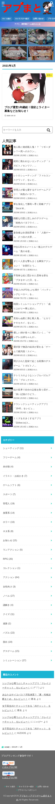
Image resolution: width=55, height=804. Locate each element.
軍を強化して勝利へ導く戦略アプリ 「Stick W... (32, 206)
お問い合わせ (38, 19)
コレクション (11, 568)
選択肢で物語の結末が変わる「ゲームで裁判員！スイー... (32, 349)
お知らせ (10, 540)
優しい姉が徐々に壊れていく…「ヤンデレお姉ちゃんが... (32, 334)
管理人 (9, 503)
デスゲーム (11, 651)
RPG (8, 559)
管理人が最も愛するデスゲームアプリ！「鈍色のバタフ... (32, 191)
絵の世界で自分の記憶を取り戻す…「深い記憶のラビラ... (32, 391)
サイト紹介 (6, 19)
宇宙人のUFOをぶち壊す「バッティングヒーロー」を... (32, 291)
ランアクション (13, 549)
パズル (9, 632)
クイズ (8, 614)
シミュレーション (14, 660)
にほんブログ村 (9, 767)
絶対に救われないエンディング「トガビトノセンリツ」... (32, 163)
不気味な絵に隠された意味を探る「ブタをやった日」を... (31, 277)
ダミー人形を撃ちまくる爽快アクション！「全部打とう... (32, 263)
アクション (11, 577)
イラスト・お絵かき (15, 476)
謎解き (8, 605)
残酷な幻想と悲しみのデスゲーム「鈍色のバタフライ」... (31, 220)
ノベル (9, 595)
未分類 (8, 466)
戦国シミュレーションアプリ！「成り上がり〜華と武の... (32, 306)
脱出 (7, 642)
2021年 (15, 747)
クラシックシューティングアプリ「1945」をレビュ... (31, 406)
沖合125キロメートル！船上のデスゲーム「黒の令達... (33, 249)
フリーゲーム (11, 457)
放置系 (9, 512)
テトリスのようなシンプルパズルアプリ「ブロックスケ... (32, 377)
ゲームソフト (11, 485)
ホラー (9, 522)
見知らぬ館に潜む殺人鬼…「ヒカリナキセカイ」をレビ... (32, 320)
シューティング (13, 448)
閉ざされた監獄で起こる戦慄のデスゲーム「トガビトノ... (32, 363)
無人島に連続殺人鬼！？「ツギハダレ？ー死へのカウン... (32, 149)
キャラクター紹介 (22, 19)
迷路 (7, 623)
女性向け (9, 586)
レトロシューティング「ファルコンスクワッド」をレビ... (32, 177)
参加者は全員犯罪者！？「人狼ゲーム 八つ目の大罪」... (32, 234)
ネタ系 (8, 531)
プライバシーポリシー (27, 790)
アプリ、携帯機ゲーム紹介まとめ (28, 24)
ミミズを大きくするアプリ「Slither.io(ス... (27, 420)
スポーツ (9, 494)
